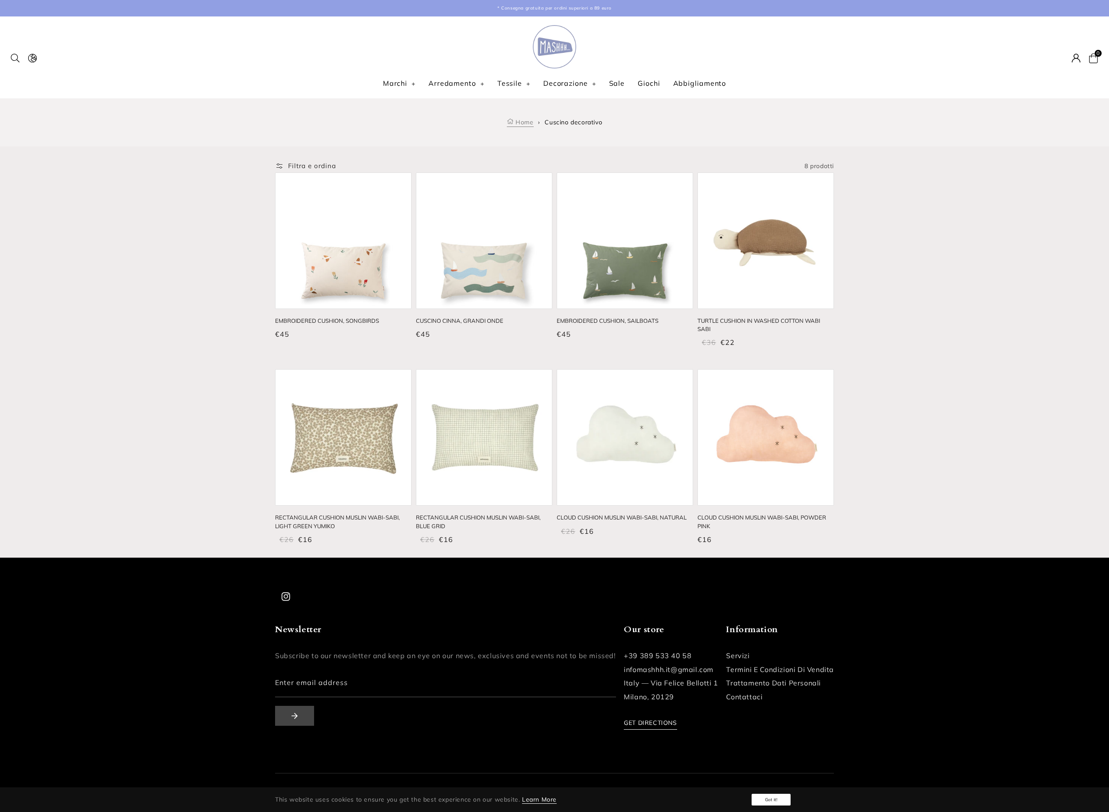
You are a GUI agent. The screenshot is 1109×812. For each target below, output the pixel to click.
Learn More (539, 799)
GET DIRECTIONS (650, 723)
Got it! (771, 799)
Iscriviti (294, 716)
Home (524, 122)
